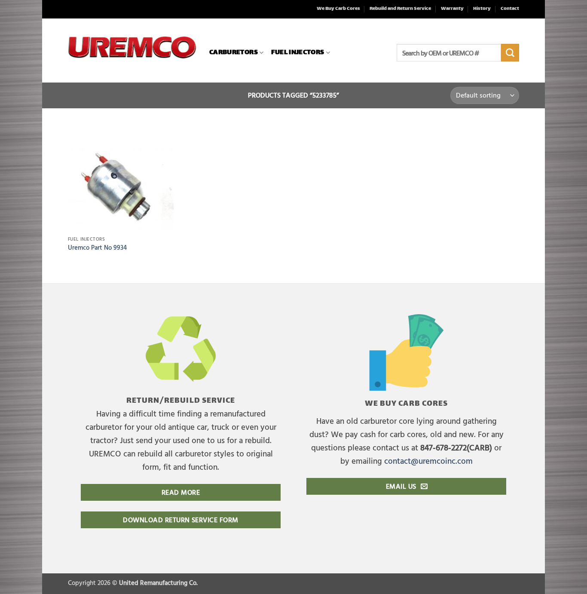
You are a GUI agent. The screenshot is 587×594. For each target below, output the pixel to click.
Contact (510, 8)
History (482, 8)
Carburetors (233, 52)
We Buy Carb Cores (338, 8)
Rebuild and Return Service (400, 8)
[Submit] (510, 53)
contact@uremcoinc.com (428, 460)
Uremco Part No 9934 (97, 248)
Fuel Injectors (297, 52)
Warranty (452, 8)
